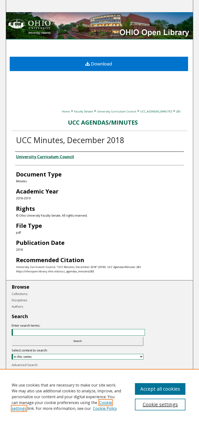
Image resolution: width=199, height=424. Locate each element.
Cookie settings (160, 404)
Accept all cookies (160, 389)
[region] (99, 396)
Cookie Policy (105, 408)
